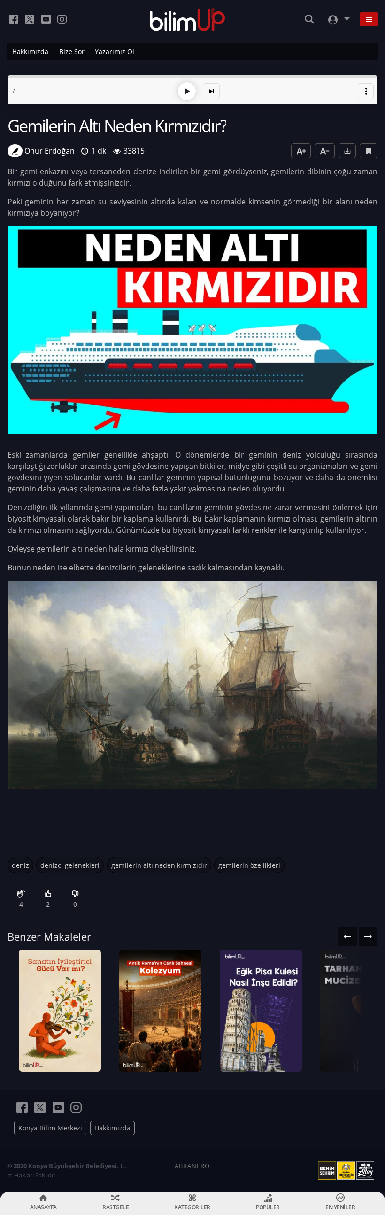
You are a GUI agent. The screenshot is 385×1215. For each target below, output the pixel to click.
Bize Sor (72, 51)
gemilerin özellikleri (249, 865)
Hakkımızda (30, 51)
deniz (20, 865)
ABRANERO (192, 1165)
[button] (366, 91)
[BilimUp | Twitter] (29, 19)
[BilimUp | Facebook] (13, 19)
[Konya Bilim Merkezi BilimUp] (187, 19)
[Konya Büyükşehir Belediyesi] (348, 1170)
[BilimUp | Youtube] (46, 19)
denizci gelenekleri (70, 865)
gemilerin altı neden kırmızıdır (159, 865)
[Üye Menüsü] (338, 19)
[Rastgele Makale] (212, 91)
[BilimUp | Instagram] (62, 19)
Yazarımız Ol (114, 51)
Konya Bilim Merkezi (50, 1127)
